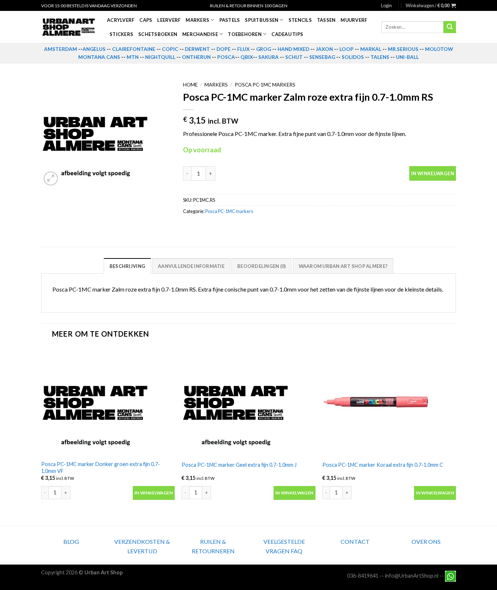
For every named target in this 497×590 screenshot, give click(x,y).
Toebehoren (245, 34)
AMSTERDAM (60, 49)
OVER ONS (426, 541)
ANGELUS (94, 49)
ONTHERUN (196, 57)
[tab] (127, 265)
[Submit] (450, 27)
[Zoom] (51, 179)
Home (190, 85)
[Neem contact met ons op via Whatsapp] (450, 576)
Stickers (121, 34)
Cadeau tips (287, 34)
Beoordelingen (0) (261, 266)
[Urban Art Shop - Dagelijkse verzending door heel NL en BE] (68, 27)
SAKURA (268, 57)
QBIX (246, 57)
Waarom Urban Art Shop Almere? (343, 266)
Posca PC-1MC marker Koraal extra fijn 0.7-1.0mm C (382, 465)
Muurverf (354, 20)
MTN (133, 57)
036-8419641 (362, 576)
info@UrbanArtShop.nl (411, 576)
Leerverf (168, 20)
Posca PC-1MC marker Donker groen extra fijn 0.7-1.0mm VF (100, 467)
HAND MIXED (293, 49)
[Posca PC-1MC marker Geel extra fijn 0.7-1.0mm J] (248, 401)
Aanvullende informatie (191, 266)
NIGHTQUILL (160, 57)
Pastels (229, 20)
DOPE (223, 49)
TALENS (379, 57)
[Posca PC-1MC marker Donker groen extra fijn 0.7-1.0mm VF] (108, 401)
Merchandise (200, 34)
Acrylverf (120, 20)
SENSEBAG (322, 57)
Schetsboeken (157, 34)
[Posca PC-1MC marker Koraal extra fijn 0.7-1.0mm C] (389, 401)
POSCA (226, 57)
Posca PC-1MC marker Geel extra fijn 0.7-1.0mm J (239, 465)
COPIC (170, 49)
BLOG (71, 541)
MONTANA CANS (99, 57)
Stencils (300, 20)
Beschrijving (127, 266)
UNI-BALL (407, 57)
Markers (197, 20)
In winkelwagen (432, 173)
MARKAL (370, 49)
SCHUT (294, 57)
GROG (263, 49)
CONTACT (355, 541)
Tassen (326, 20)
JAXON (324, 49)
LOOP (346, 49)
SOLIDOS (353, 57)
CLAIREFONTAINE (133, 49)
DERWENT (197, 49)
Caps (145, 20)
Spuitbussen (261, 20)
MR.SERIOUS (403, 49)
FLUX (243, 49)
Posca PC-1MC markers (265, 85)
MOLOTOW (439, 49)
